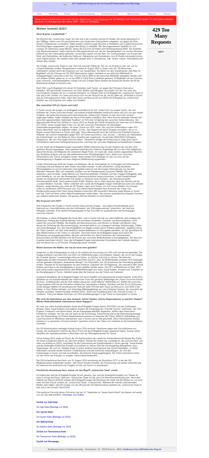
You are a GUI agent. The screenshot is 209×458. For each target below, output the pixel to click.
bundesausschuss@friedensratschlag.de (142, 449)
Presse (67, 14)
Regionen (152, 14)
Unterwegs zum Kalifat (73, 395)
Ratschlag (53, 14)
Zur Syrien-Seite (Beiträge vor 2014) (53, 417)
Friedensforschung (109, 14)
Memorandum (133, 14)
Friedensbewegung (86, 14)
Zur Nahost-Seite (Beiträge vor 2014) (53, 426)
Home (39, 14)
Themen (167, 14)
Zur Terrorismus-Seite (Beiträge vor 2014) (55, 436)
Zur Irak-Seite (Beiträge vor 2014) (52, 407)
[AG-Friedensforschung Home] (104, 7)
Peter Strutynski (100, 19)
